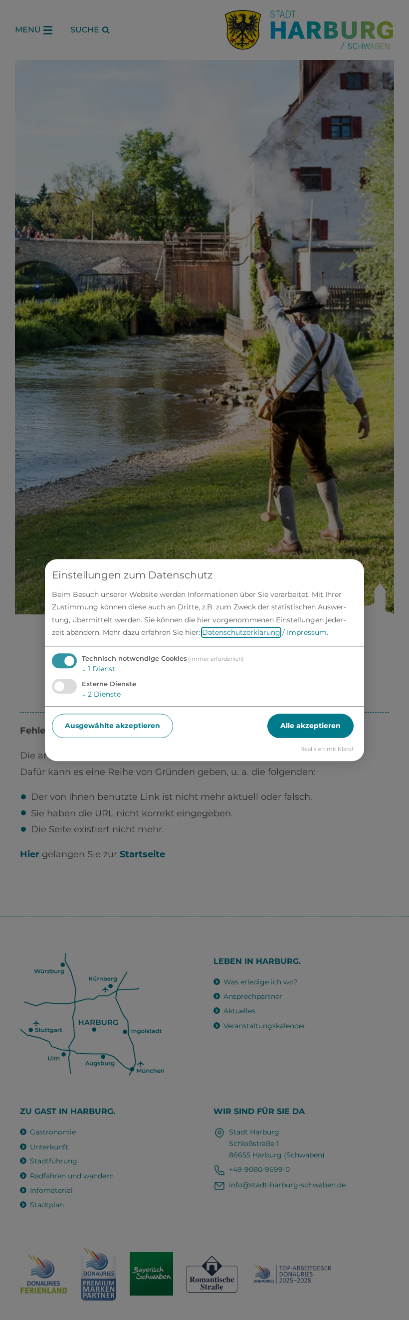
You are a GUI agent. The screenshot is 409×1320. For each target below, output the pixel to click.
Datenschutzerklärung (241, 632)
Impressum (307, 632)
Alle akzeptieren (310, 725)
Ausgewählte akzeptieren (112, 725)
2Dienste (101, 694)
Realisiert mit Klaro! (326, 749)
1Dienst (98, 668)
